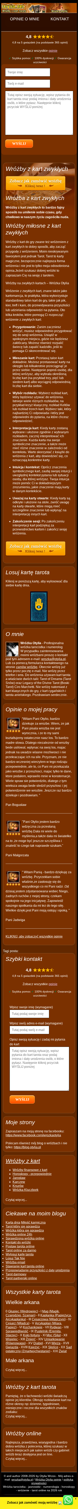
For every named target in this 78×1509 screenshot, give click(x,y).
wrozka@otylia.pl (53, 659)
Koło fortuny (31, 1335)
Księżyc (34, 1347)
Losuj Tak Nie (15, 1258)
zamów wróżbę (26, 667)
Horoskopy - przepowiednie (32, 1174)
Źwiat (63, 1351)
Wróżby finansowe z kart (30, 1170)
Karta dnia (13, 1222)
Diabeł (38, 1343)
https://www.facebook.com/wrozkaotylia (33, 1135)
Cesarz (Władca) (17, 1323)
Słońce (53, 1347)
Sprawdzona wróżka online (25, 1238)
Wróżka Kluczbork (25, 1190)
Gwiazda (12, 1347)
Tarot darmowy (16, 1274)
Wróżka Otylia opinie (48, 1479)
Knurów (18, 1186)
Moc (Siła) (53, 1335)
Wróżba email (15, 1262)
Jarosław (19, 1178)
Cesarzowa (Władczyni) (49, 1319)
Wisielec (12, 1339)
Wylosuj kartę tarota (20, 1254)
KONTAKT (60, 19)
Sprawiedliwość (17, 1331)
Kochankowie (32, 1327)
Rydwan (55, 1327)
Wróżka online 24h (19, 1234)
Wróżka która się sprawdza (25, 1230)
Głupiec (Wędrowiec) (23, 1311)
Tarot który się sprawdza (23, 1226)
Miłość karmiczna (33, 1222)
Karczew (19, 1182)
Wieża (55, 1343)
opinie (53, 50)
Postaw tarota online (20, 1246)
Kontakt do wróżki (18, 1242)
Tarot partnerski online (21, 1278)
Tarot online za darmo (21, 1250)
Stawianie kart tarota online (25, 1266)
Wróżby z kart (23, 1161)
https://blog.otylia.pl (27, 1147)
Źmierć (31, 1339)
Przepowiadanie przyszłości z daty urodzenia (38, 1270)
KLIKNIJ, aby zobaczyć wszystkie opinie (34, 936)
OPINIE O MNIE (24, 19)
